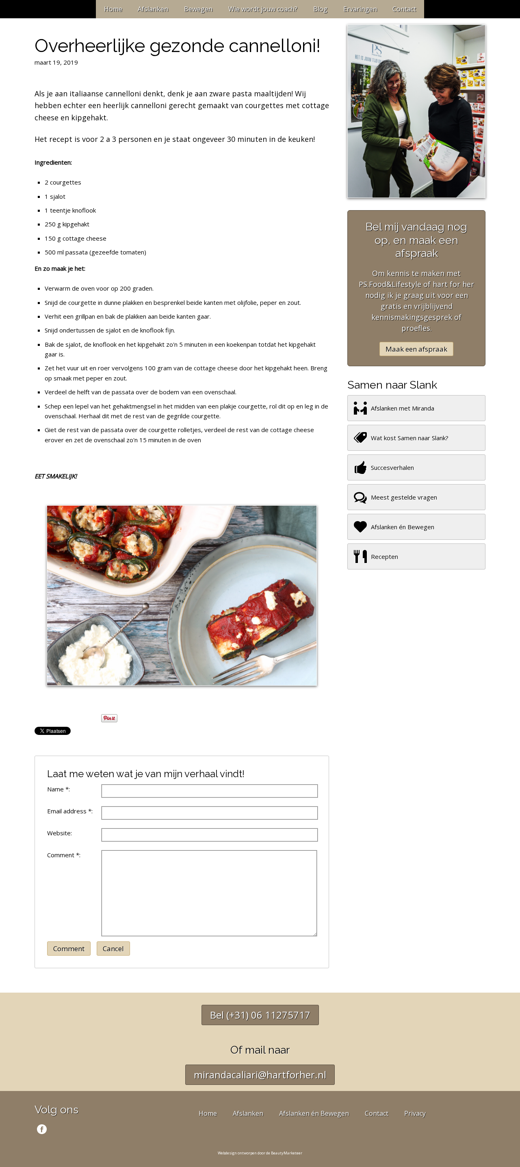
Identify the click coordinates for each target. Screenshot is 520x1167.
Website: (59, 833)
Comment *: (63, 855)
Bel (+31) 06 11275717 (260, 1014)
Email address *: (70, 811)
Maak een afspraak (416, 349)
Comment (68, 948)
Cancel (113, 948)
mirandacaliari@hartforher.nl (260, 1074)
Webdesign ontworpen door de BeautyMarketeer (260, 1153)
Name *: (58, 789)
